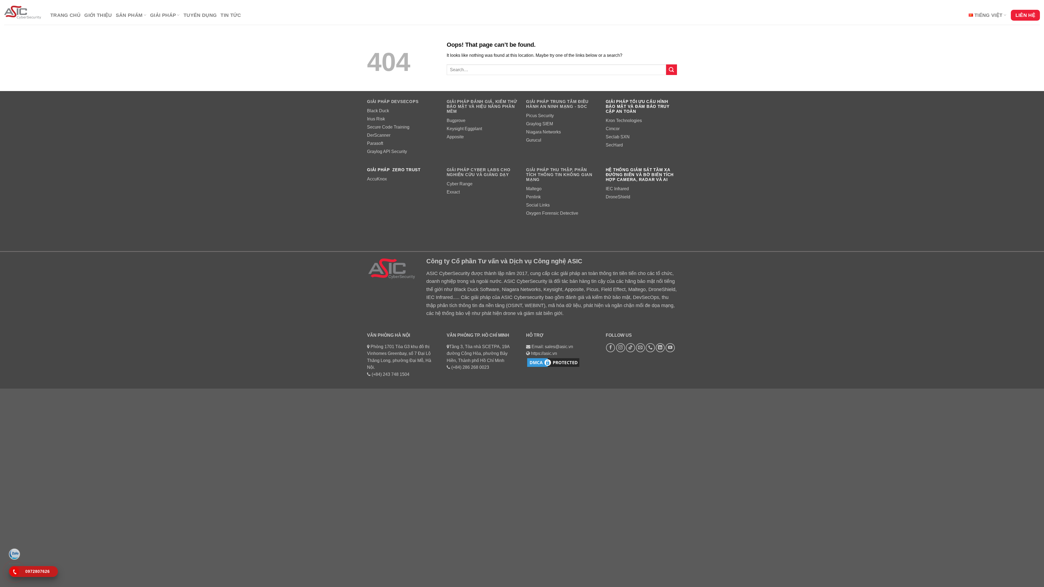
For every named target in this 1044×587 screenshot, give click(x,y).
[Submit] (671, 69)
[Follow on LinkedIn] (660, 347)
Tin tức (230, 15)
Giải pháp (163, 15)
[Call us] (650, 347)
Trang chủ (65, 15)
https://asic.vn (544, 353)
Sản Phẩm (129, 15)
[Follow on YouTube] (670, 347)
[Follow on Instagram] (620, 347)
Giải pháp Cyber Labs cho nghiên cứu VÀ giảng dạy (479, 172)
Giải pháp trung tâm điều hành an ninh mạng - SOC (557, 104)
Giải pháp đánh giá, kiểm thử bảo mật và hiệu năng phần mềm (482, 106)
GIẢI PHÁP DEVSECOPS (392, 101)
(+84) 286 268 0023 (470, 367)
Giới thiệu (98, 15)
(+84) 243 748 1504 (390, 374)
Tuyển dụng (200, 15)
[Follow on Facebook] (610, 347)
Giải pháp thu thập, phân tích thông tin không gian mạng (559, 174)
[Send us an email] (640, 347)
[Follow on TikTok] (630, 347)
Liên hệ (1025, 15)
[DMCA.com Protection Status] (553, 362)
